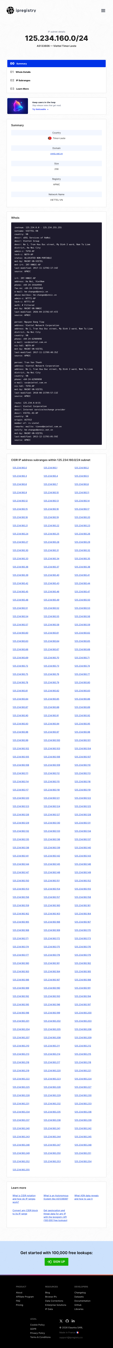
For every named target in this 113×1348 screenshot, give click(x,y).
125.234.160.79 (51, 682)
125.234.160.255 (21, 1169)
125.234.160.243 (21, 1136)
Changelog (80, 1292)
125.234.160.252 (21, 1161)
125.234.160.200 (83, 1012)
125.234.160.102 (21, 748)
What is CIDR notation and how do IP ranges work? (24, 1198)
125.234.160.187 (52, 979)
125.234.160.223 (52, 1078)
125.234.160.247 (52, 1144)
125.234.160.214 (52, 1054)
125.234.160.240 (21, 1128)
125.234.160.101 (82, 740)
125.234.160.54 (20, 616)
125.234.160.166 (52, 922)
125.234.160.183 (21, 971)
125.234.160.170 (82, 930)
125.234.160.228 (21, 1095)
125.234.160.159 (21, 905)
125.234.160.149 (82, 872)
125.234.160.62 (82, 632)
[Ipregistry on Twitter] (61, 1321)
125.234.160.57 (20, 624)
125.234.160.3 (20, 476)
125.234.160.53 (82, 608)
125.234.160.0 (20, 467)
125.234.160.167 (82, 922)
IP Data (49, 1309)
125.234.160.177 (21, 955)
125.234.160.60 (20, 632)
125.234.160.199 (52, 1012)
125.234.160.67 (51, 649)
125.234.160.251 (82, 1153)
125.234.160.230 (83, 1095)
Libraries (78, 1309)
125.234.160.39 (20, 575)
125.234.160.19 (51, 517)
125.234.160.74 (82, 666)
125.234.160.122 (82, 798)
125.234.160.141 (21, 855)
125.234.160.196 (52, 1004)
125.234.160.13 (51, 500)
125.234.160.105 (21, 756)
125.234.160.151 (52, 880)
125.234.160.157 (52, 897)
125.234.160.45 (20, 591)
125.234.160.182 (82, 963)
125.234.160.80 (82, 682)
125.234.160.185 (82, 971)
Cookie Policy (37, 1324)
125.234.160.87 (20, 707)
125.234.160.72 (20, 666)
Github (77, 1305)
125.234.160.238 (52, 1120)
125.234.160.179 (82, 955)
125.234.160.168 (21, 930)
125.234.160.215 (82, 1054)
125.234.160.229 (52, 1095)
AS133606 (43, 45)
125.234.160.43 (51, 583)
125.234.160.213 (21, 1054)
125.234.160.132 (21, 831)
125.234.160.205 (52, 1029)
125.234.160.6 (20, 484)
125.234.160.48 (20, 599)
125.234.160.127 (52, 814)
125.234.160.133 (52, 831)
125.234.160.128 (82, 814)
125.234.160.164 (82, 913)
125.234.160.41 (82, 575)
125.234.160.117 (21, 789)
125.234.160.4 (51, 476)
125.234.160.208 (52, 1037)
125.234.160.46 (51, 591)
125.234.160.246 (21, 1144)
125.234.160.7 (51, 484)
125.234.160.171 (21, 938)
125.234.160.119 (82, 789)
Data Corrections (54, 1300)
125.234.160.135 (21, 839)
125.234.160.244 (52, 1136)
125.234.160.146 (82, 864)
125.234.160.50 (82, 599)
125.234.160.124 (52, 806)
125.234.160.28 (51, 542)
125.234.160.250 (52, 1153)
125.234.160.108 (21, 765)
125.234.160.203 (83, 1021)
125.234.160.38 (82, 566)
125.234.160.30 (20, 550)
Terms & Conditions (40, 1337)
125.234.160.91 (51, 715)
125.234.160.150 (21, 880)
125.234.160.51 (20, 608)
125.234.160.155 (82, 888)
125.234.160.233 (83, 1103)
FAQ (18, 1300)
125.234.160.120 (21, 798)
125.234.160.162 (21, 913)
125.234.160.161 (82, 905)
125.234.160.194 (82, 996)
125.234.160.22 (51, 525)
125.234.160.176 (82, 946)
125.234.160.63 (20, 641)
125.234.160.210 (21, 1045)
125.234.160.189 (21, 988)
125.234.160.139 (52, 847)
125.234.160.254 (83, 1161)
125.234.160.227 (82, 1087)
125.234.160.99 (20, 740)
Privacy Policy (37, 1333)
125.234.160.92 (82, 715)
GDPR (33, 1328)
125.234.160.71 (82, 657)
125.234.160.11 (81, 492)
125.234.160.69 (20, 657)
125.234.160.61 (51, 632)
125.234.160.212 (82, 1045)
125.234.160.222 (21, 1078)
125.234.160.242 (83, 1128)
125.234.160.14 (82, 500)
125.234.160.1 (50, 467)
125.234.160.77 (82, 674)
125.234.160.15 (20, 509)
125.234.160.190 (52, 988)
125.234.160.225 (21, 1087)
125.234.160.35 (82, 558)
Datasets (79, 1296)
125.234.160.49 (51, 599)
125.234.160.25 (51, 533)
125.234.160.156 (21, 897)
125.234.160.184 (52, 971)
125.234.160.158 (82, 897)
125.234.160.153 (21, 888)
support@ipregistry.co (71, 1337)
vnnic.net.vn (56, 153)
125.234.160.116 (82, 781)
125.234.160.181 (52, 963)
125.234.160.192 (21, 996)
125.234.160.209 (83, 1037)
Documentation (82, 1300)
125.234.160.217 (52, 1062)
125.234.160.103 (52, 748)
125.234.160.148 (52, 872)
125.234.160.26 (82, 533)
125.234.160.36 (20, 566)
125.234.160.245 (83, 1136)
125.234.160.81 (20, 690)
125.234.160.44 (82, 583)
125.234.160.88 (51, 707)
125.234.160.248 (83, 1144)
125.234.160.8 (81, 484)
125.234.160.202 (52, 1021)
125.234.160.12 (20, 500)
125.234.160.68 (82, 649)
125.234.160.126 (21, 814)
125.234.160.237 (21, 1120)
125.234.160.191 (82, 988)
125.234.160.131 (82, 822)
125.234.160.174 (21, 946)
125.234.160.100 (52, 740)
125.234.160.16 (51, 509)
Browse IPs (51, 1296)
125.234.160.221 (82, 1070)
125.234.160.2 (81, 467)
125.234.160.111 (20, 773)
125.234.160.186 (21, 979)
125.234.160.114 (21, 781)
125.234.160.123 (21, 806)
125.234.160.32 (82, 550)
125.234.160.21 (20, 525)
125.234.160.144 (21, 864)
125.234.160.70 (51, 657)
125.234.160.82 (51, 690)
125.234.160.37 (51, 566)
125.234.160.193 (52, 996)
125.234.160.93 (20, 723)
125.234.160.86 (82, 699)
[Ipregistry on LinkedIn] (73, 1321)
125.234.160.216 (21, 1062)
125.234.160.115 (52, 781)
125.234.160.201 (21, 1021)
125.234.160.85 (51, 699)
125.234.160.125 (82, 806)
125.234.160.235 (52, 1111)
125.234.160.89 (82, 707)
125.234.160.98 (82, 732)
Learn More (19, 88)
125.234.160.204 (21, 1029)
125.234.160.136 (52, 839)
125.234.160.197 (82, 1004)
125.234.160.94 (51, 723)
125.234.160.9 (20, 492)
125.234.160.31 (51, 550)
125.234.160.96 (20, 732)
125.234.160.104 (82, 748)
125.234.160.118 (52, 789)
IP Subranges (20, 80)
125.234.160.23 (82, 525)
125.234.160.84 (20, 699)
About (19, 1292)
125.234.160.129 (21, 822)
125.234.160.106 (52, 756)
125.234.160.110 (82, 765)
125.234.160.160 (52, 905)
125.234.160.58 (51, 624)
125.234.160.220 (52, 1070)
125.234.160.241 (52, 1128)
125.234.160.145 (52, 864)
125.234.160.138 (21, 847)
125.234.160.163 (52, 913)
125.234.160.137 (82, 839)
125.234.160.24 (20, 533)
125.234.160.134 (82, 831)
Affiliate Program (25, 1296)
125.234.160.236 (83, 1111)
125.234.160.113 (82, 773)
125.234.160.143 (82, 855)
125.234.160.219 (21, 1070)
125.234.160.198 (21, 1012)
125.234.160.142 (52, 855)
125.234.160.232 (52, 1103)
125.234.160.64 (51, 641)
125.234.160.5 (81, 476)
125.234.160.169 (52, 930)
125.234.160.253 (52, 1161)
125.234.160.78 (20, 682)
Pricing (19, 1305)
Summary (18, 63)
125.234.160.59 (82, 624)
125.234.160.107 (82, 756)
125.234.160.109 (52, 765)
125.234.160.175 (52, 946)
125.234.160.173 (82, 938)
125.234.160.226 (52, 1087)
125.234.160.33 (20, 558)
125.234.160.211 (52, 1045)
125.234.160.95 (82, 723)
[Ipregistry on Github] (67, 1321)
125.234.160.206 (83, 1029)
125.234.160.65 (82, 641)
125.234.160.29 (82, 542)
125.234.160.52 (51, 608)
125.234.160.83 (82, 690)
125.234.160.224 (83, 1078)
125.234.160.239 (83, 1120)
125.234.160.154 (52, 888)
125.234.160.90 (20, 715)
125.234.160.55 (51, 616)
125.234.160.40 (51, 575)
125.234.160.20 (82, 517)
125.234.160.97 (51, 732)
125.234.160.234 (21, 1111)
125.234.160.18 (20, 517)
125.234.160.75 (20, 674)
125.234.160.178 (52, 955)
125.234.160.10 (51, 492)
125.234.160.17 (81, 509)
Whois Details (20, 72)
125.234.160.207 (21, 1037)
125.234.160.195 (21, 1004)
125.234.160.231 (21, 1103)
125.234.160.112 (52, 773)
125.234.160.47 (82, 591)
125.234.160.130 (52, 822)
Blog (47, 1292)
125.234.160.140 (82, 847)
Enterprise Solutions (55, 1305)
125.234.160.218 (82, 1062)
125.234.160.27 (20, 542)
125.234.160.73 (51, 666)
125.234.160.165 (21, 922)
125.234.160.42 (20, 583)
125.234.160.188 (82, 979)
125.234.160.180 (21, 963)
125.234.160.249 (21, 1153)
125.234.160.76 (51, 674)
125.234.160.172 (52, 938)
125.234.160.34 (51, 558)
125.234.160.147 (21, 872)
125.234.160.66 (20, 649)
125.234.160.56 (82, 616)
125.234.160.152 (82, 880)
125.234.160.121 (52, 798)
